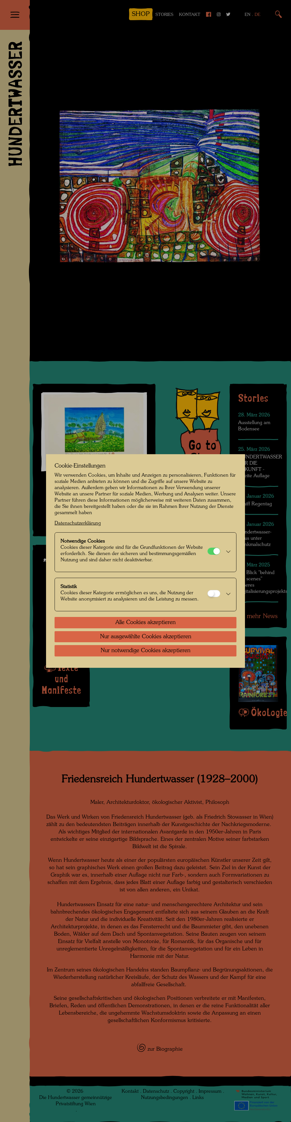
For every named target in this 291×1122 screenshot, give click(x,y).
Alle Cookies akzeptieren (145, 622)
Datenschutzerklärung (78, 523)
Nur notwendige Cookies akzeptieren (145, 651)
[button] (226, 552)
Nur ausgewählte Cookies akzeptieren (145, 637)
